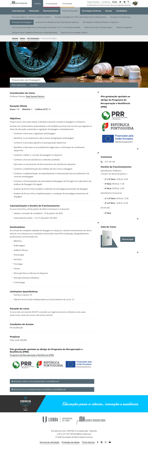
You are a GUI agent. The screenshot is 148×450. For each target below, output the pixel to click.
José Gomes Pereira (35, 96)
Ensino (37, 4)
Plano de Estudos (19, 85)
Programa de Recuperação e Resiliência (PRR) (32, 355)
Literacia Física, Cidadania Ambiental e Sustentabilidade (35, 33)
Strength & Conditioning (120, 17)
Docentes (34, 85)
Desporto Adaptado (124, 27)
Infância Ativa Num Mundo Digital (98, 27)
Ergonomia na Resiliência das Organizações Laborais (57, 22)
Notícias (127, 5)
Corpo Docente (93, 2)
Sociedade (67, 4)
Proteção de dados (71, 442)
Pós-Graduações (70, 11)
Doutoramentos (50, 11)
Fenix (114, 2)
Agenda (121, 5)
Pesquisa (128, 2)
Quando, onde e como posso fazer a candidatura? (36, 381)
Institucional (105, 5)
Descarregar (128, 239)
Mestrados (34, 11)
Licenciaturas (18, 11)
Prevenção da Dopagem (22, 22)
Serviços (113, 5)
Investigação (51, 4)
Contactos (106, 2)
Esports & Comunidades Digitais (74, 33)
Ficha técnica (88, 442)
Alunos (108, 11)
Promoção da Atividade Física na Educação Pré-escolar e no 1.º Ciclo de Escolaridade (46, 27)
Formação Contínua (91, 11)
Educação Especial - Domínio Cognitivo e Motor (32, 17)
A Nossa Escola (93, 5)
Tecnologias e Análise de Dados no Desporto (101, 22)
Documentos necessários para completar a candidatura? (40, 389)
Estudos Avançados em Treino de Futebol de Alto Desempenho (81, 17)
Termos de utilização (49, 442)
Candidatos (121, 11)
